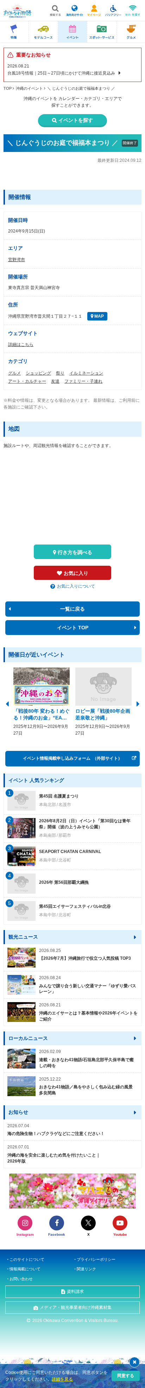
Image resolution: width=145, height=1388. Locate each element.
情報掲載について (25, 1269)
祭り (60, 373)
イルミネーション (86, 373)
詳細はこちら (20, 344)
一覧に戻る (72, 609)
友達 (55, 381)
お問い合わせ (21, 1279)
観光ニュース (23, 937)
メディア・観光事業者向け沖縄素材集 (76, 1307)
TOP (8, 88)
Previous (7, 703)
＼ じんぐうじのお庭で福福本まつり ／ (81, 88)
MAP (98, 316)
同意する (125, 1375)
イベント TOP (72, 627)
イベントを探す (75, 120)
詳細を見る (62, 1379)
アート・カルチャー (27, 381)
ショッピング (38, 373)
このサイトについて (27, 1259)
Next (137, 703)
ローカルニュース (28, 1038)
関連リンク (86, 1269)
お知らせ (18, 1112)
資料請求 (75, 1291)
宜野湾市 (16, 259)
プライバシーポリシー (96, 1259)
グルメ (14, 373)
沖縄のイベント (29, 88)
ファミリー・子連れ (83, 381)
